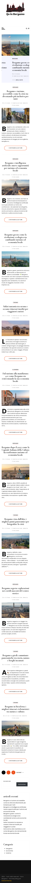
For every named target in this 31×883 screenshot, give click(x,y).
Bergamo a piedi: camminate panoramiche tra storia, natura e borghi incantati (15, 658)
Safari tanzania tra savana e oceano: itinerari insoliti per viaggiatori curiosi (15, 309)
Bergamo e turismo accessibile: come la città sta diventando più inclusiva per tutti (15, 95)
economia (15, 369)
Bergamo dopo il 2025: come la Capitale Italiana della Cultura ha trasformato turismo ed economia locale (15, 451)
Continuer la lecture (15, 148)
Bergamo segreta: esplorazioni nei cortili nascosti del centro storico (15, 591)
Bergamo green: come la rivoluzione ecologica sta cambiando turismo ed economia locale (14, 66)
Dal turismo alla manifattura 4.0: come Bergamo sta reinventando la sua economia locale (15, 377)
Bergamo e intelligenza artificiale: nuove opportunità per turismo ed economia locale (15, 167)
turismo (15, 302)
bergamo (6, 58)
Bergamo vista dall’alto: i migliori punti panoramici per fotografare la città (15, 522)
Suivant (19, 772)
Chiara (17, 105)
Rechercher (7, 781)
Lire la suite (10, 80)
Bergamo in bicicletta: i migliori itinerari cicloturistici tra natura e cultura (15, 709)
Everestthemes (7, 881)
